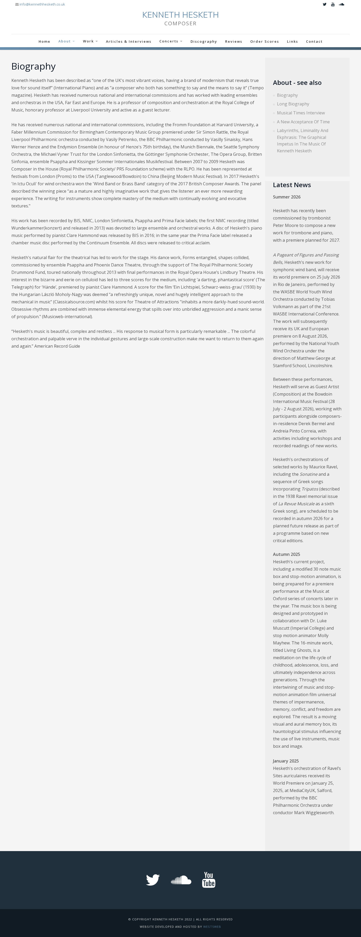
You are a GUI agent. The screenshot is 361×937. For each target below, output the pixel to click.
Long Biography (293, 104)
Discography (204, 41)
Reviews (233, 41)
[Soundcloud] (341, 4)
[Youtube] (333, 4)
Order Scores (264, 41)
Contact (314, 41)
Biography (287, 95)
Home (44, 41)
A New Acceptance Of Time (303, 122)
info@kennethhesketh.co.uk (42, 4)
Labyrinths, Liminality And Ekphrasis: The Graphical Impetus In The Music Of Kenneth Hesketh (302, 141)
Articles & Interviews (128, 41)
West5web (212, 927)
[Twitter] (324, 4)
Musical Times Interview (301, 113)
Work (88, 41)
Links (292, 41)
